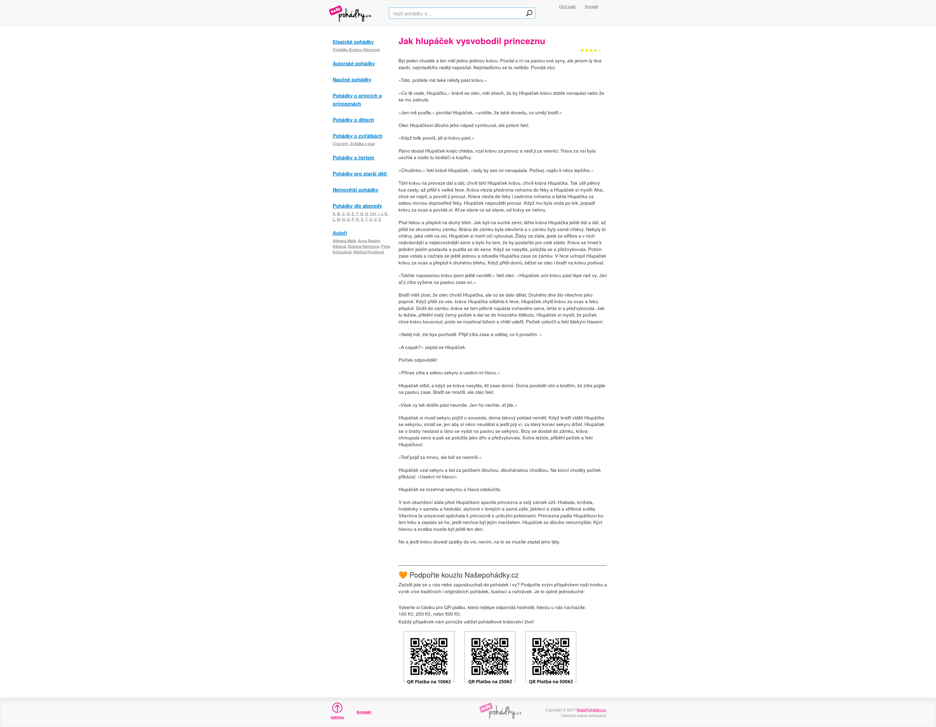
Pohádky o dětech (353, 119)
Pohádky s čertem (353, 157)
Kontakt (591, 6)
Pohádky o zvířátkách (357, 135)
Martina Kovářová (368, 252)
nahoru (337, 717)
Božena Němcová (363, 246)
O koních (340, 143)
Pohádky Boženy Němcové (356, 49)
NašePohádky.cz (591, 710)
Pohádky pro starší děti (360, 173)
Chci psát (567, 6)
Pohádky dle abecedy (357, 205)
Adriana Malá (344, 240)
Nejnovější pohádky (355, 189)
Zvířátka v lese (362, 143)
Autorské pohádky (354, 63)
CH (373, 213)
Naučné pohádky (352, 79)
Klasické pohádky (353, 41)
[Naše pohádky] (355, 13)
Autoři (340, 232)
